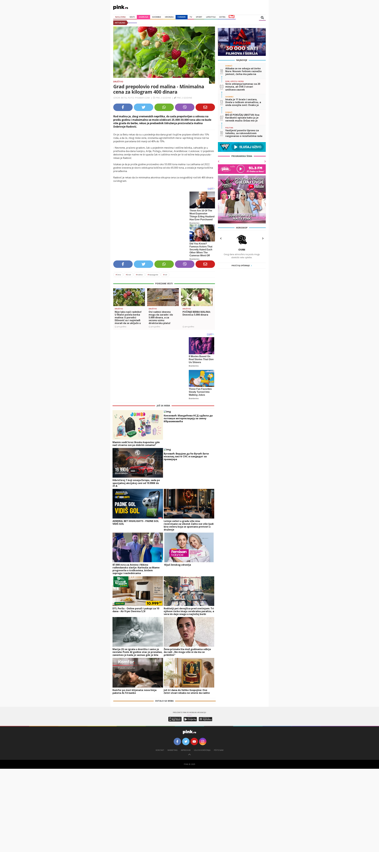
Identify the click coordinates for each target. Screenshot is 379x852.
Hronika (169, 17)
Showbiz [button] (156, 17)
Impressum (186, 747)
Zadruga (143, 17)
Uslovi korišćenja (202, 747)
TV (191, 17)
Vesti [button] (132, 17)
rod (165, 274)
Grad (128, 274)
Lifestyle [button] (211, 17)
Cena (118, 274)
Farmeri (182, 17)
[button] (116, 302)
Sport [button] (199, 17)
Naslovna (120, 17)
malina (139, 274)
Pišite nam (218, 747)
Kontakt (160, 747)
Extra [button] (222, 17)
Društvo (118, 81)
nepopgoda (153, 274)
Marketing (173, 747)
